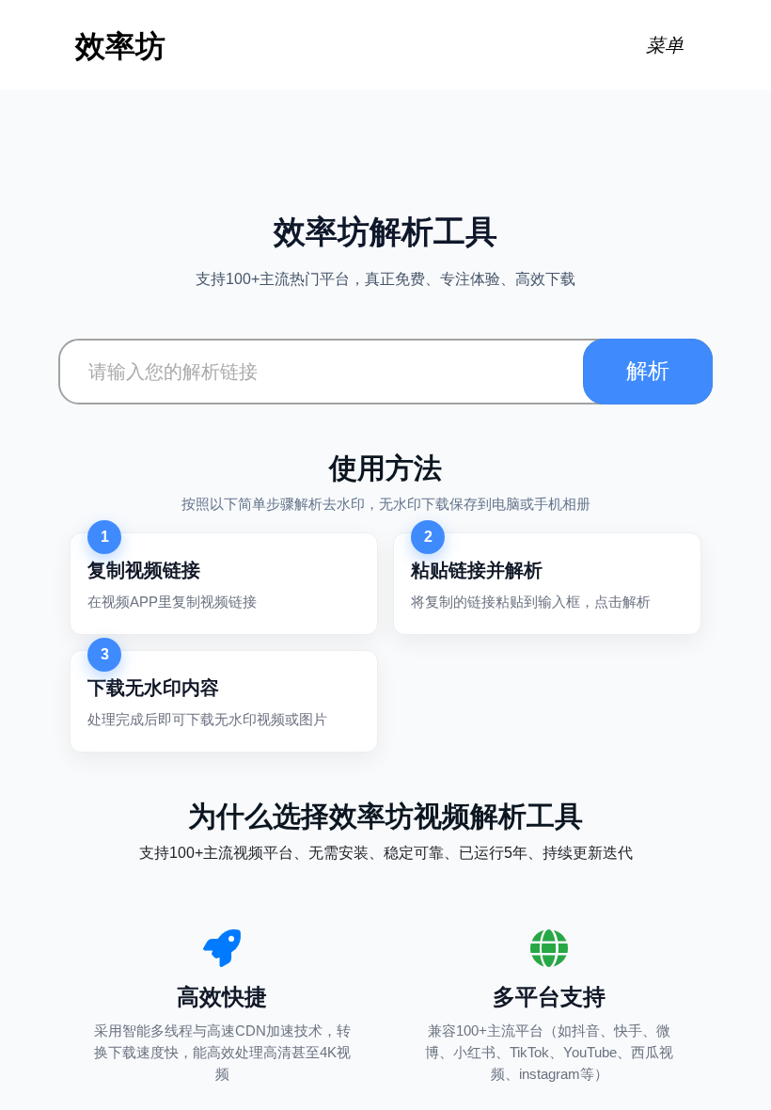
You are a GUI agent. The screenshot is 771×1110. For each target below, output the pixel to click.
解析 (647, 371)
